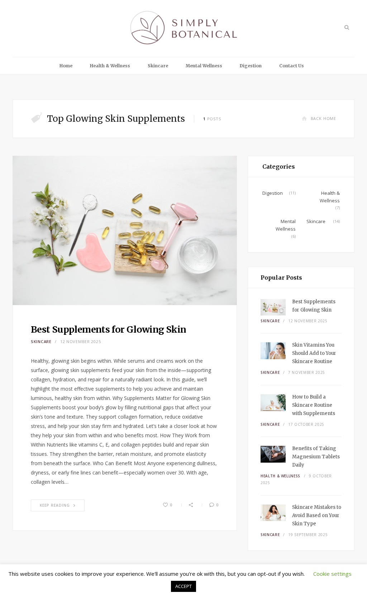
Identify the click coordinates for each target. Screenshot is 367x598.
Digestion (251, 65)
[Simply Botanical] (183, 28)
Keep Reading (55, 505)
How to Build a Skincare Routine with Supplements (313, 405)
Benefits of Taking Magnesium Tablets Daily (316, 456)
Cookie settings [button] (332, 573)
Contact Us (291, 65)
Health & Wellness (110, 65)
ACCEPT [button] (183, 586)
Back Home (323, 118)
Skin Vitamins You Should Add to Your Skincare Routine (314, 353)
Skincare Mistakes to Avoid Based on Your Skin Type (316, 515)
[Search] (346, 27)
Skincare (158, 65)
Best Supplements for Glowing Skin (108, 329)
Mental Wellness (204, 65)
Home (65, 65)
